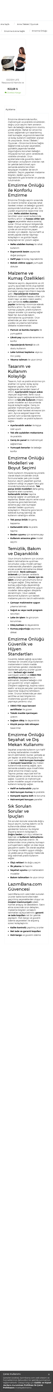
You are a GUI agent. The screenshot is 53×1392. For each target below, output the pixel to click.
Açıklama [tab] (10, 109)
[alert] (26, 1381)
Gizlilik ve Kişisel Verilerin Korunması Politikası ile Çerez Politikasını (27, 1385)
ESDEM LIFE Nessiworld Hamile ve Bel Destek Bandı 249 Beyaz (13, 81)
